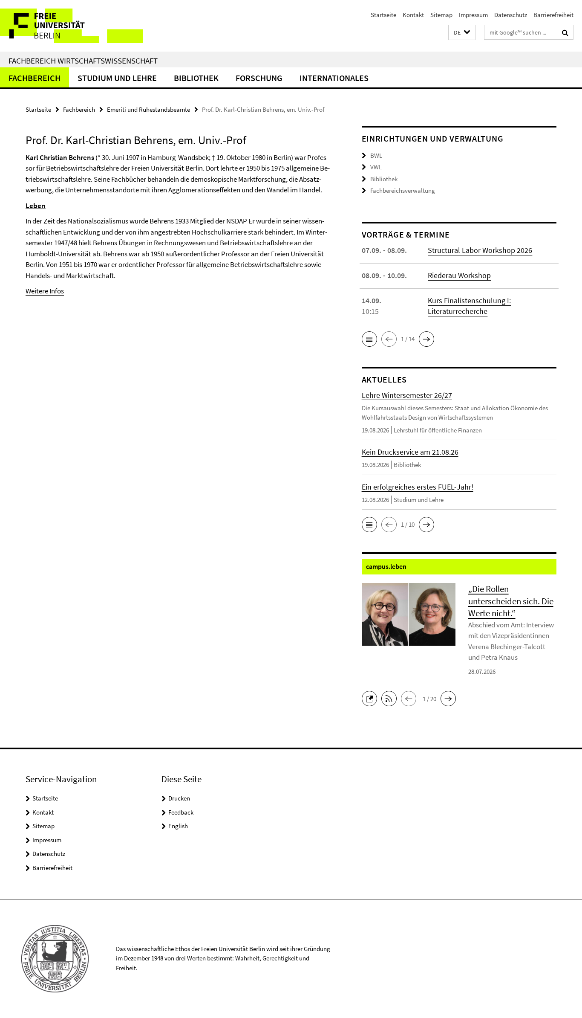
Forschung (259, 78)
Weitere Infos (45, 291)
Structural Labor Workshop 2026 (480, 250)
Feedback (180, 812)
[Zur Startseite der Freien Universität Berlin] (71, 26)
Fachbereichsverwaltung (402, 190)
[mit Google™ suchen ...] (565, 32)
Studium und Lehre (117, 78)
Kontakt (413, 15)
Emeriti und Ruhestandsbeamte (148, 109)
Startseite (383, 15)
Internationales (334, 78)
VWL (376, 167)
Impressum (473, 15)
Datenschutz (510, 15)
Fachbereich (35, 78)
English (178, 826)
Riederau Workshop (459, 275)
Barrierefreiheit (553, 15)
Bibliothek (196, 78)
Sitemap (441, 15)
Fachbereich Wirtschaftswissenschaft (83, 60)
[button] (461, 33)
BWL (376, 155)
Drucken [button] (179, 798)
